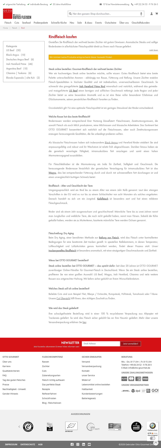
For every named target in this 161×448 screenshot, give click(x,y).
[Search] (70, 14)
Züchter (46, 366)
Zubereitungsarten (51, 375)
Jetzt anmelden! (130, 343)
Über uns (124, 22)
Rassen (45, 361)
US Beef (73, 90)
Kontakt (85, 370)
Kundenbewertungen (92, 393)
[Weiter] (142, 426)
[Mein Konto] (151, 13)
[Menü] (156, 422)
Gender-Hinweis (10, 393)
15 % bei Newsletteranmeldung (116, 4)
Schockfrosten (49, 398)
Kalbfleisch (102, 198)
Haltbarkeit (87, 389)
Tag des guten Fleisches (14, 380)
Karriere (6, 366)
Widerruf (86, 380)
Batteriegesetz (89, 398)
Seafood (26, 22)
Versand (86, 361)
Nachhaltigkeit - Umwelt (14, 389)
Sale (79, 22)
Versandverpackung (91, 366)
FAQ (4, 375)
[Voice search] (141, 14)
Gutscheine (110, 22)
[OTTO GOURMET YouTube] (89, 444)
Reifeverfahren (49, 393)
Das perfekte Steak (51, 384)
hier (84, 322)
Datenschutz (27, 444)
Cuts (17, 22)
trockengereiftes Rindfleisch (62, 250)
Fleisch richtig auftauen (53, 380)
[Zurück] (19, 426)
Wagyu (52, 172)
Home (5, 28)
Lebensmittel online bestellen (96, 384)
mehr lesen (153, 50)
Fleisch (8, 22)
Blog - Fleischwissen (51, 402)
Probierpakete (41, 22)
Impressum (11, 444)
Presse (6, 384)
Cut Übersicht (63, 298)
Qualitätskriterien (11, 370)
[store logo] (17, 14)
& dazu (88, 22)
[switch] (152, 438)
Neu (72, 22)
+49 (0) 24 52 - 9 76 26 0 (146, 4)
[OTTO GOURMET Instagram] (77, 444)
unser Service (88, 375)
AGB (40, 444)
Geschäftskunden (141, 22)
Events (98, 22)
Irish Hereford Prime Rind (92, 86)
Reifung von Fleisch (109, 237)
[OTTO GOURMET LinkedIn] (83, 444)
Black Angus (111, 142)
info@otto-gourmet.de (139, 367)
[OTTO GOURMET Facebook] (72, 444)
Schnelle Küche (59, 22)
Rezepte (46, 389)
